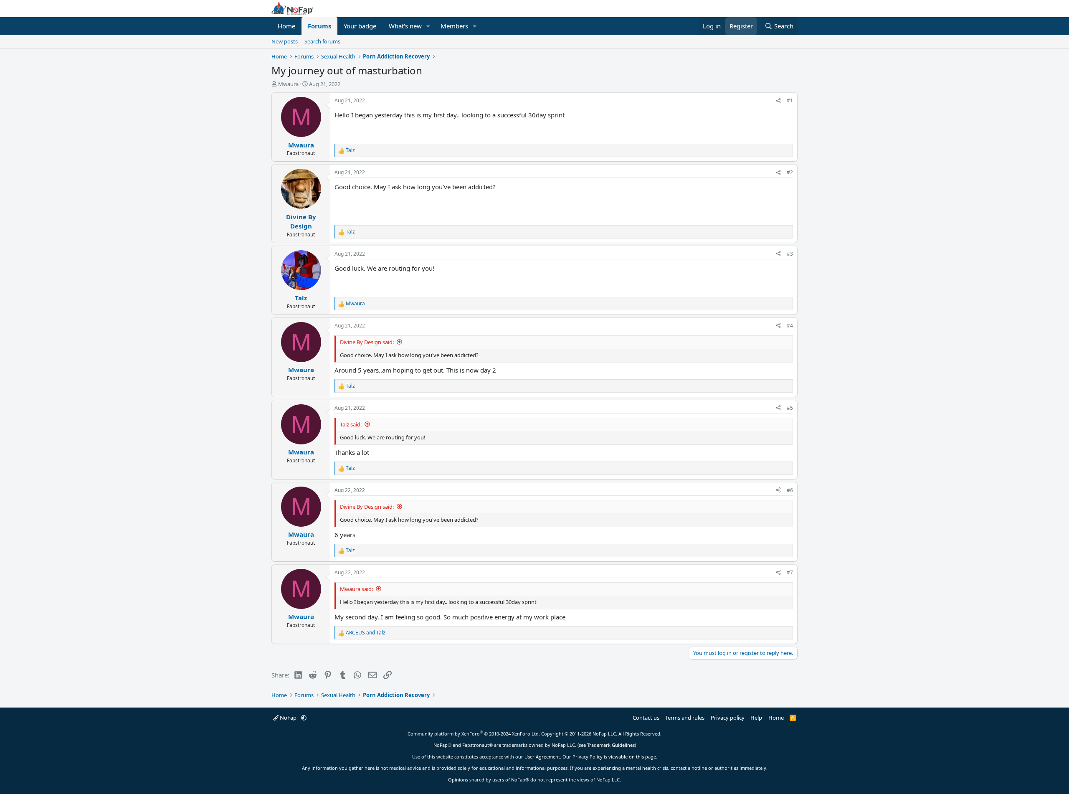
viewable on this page (632, 756)
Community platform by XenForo (474, 734)
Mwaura (288, 84)
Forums (319, 26)
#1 (790, 100)
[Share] (778, 101)
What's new (405, 26)
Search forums (322, 41)
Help (756, 717)
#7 (790, 572)
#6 (790, 490)
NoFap (288, 717)
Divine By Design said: (367, 342)
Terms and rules (684, 717)
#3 (790, 253)
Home (286, 26)
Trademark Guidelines (611, 745)
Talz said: (351, 424)
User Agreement (542, 756)
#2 (790, 172)
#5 (790, 407)
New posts (284, 41)
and (365, 632)
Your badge (360, 26)
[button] (428, 26)
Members (454, 26)
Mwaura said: (356, 589)
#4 (790, 325)
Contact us (646, 717)
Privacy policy (728, 717)
